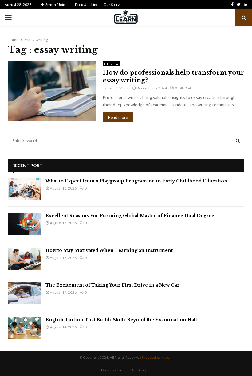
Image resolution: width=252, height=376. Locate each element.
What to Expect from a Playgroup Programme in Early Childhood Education (136, 181)
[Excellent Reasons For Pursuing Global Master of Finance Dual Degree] (24, 224)
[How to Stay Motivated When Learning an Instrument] (24, 259)
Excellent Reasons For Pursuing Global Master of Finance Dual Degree (129, 215)
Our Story (112, 4)
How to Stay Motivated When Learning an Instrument (109, 250)
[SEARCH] (237, 141)
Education (111, 64)
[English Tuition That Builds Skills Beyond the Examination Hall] (24, 328)
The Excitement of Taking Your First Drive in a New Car (112, 285)
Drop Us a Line (86, 4)
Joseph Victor (118, 88)
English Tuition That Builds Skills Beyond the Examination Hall (121, 320)
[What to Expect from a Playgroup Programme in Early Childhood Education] (24, 189)
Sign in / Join (55, 4)
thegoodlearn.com (157, 357)
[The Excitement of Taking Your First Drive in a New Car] (24, 293)
